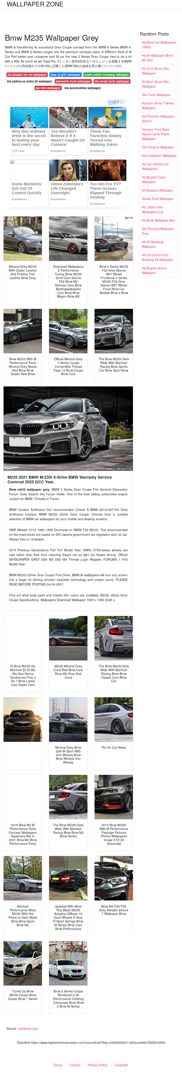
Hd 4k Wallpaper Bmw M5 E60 (157, 57)
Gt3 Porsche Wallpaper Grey (158, 231)
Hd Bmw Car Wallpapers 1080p (159, 44)
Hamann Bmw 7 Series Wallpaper (158, 105)
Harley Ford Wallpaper (157, 198)
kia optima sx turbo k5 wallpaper (29, 81)
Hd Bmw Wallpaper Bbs (158, 220)
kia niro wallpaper (48, 88)
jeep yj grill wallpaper (66, 74)
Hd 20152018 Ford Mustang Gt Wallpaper (157, 257)
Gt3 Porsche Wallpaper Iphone (158, 118)
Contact (74, 1065)
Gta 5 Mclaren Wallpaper (159, 155)
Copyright (121, 1065)
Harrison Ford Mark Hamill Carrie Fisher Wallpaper (156, 134)
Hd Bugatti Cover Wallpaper (154, 179)
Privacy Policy (97, 1065)
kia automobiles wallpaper (83, 88)
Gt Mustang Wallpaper (157, 190)
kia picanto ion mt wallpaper (27, 74)
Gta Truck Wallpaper (156, 94)
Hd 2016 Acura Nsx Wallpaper (155, 70)
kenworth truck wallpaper (73, 81)
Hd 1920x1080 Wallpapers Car (152, 209)
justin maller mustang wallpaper (107, 74)
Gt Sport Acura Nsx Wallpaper (155, 83)
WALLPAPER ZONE (35, 3)
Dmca (58, 1065)
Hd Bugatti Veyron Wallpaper (154, 270)
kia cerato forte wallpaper (112, 81)
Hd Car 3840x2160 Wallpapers (155, 166)
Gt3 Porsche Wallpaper (158, 147)
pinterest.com (28, 1028)
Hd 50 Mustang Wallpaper (152, 244)
